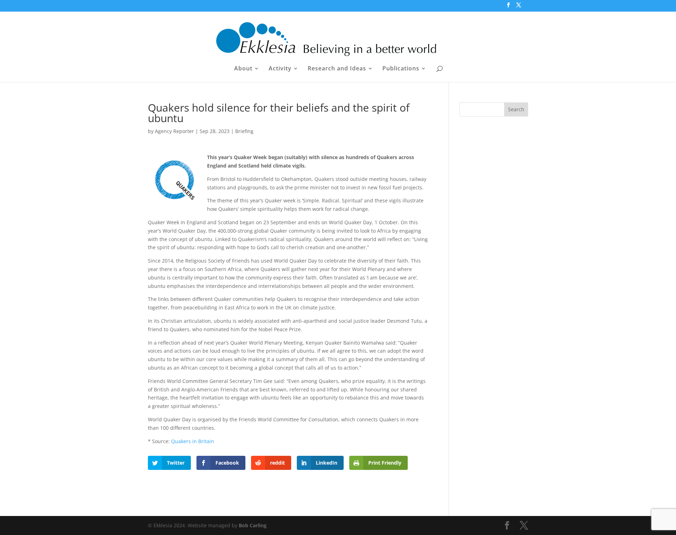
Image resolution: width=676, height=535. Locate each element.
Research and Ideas (337, 69)
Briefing (244, 131)
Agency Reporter (174, 131)
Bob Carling (253, 525)
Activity (280, 69)
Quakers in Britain (192, 441)
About (243, 69)
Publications (400, 69)
